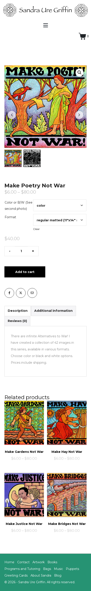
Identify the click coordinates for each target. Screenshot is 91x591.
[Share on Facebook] (9, 293)
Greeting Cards (16, 575)
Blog (57, 575)
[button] (79, 73)
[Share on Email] (32, 293)
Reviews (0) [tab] (17, 321)
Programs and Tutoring (22, 569)
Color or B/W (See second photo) (18, 205)
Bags (47, 569)
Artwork (38, 562)
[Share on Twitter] (21, 293)
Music (58, 569)
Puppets (72, 569)
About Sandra (40, 575)
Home (9, 562)
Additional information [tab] (53, 311)
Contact (23, 562)
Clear (36, 229)
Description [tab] (18, 311)
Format (10, 217)
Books (52, 562)
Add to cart (24, 272)
